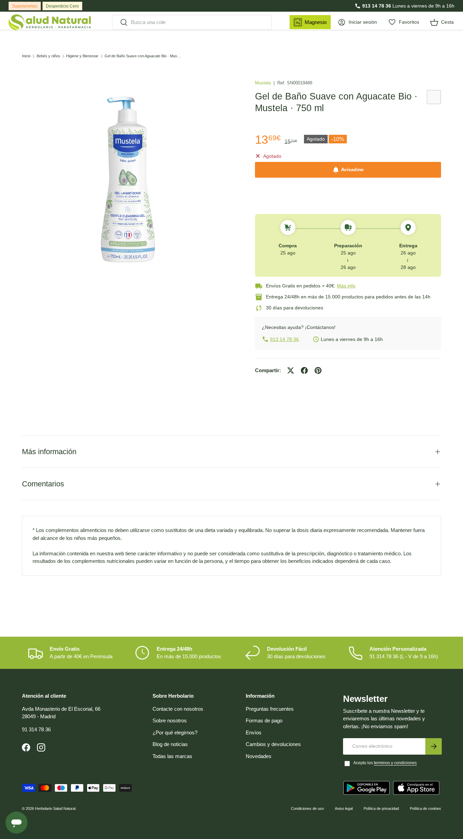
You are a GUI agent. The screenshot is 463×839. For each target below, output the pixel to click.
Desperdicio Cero (62, 6)
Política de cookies (425, 808)
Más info (346, 285)
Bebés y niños (48, 56)
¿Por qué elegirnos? (175, 732)
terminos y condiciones (395, 762)
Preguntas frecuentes (270, 709)
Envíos (253, 732)
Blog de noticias (170, 744)
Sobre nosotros (170, 720)
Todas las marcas (172, 756)
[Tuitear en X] (290, 370)
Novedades (258, 756)
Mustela (263, 82)
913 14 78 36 (376, 6)
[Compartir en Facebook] (304, 370)
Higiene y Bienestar (82, 56)
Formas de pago (264, 720)
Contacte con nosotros (178, 709)
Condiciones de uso (307, 808)
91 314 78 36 (36, 729)
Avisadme (352, 169)
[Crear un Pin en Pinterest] (318, 370)
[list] (127, 179)
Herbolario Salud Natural (55, 808)
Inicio (26, 56)
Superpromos (24, 6)
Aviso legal (344, 808)
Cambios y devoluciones (273, 744)
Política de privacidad (381, 808)
